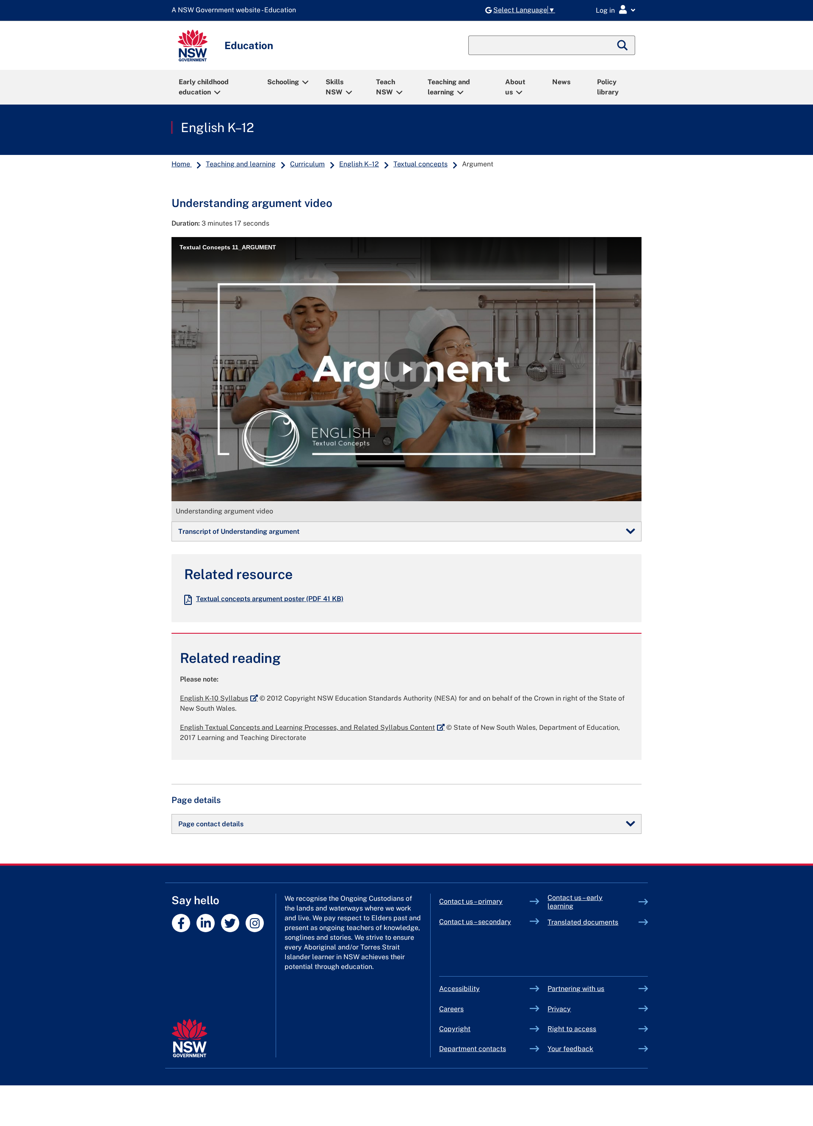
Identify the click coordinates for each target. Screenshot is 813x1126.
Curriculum (307, 164)
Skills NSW (334, 87)
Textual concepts (420, 164)
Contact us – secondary (475, 922)
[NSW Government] (189, 1038)
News (561, 82)
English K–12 (217, 127)
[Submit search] (623, 45)
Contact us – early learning (575, 902)
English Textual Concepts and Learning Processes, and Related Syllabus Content (312, 727)
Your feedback (570, 1049)
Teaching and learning (449, 87)
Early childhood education (204, 87)
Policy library (608, 87)
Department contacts (472, 1049)
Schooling (283, 82)
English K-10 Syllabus (219, 698)
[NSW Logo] (192, 45)
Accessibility (459, 989)
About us (515, 87)
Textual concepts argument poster (269, 599)
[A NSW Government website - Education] (235, 10)
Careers (451, 1009)
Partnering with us (576, 989)
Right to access (572, 1029)
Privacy (559, 1009)
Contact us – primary (471, 901)
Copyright (454, 1029)
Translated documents (583, 922)
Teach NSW (385, 87)
